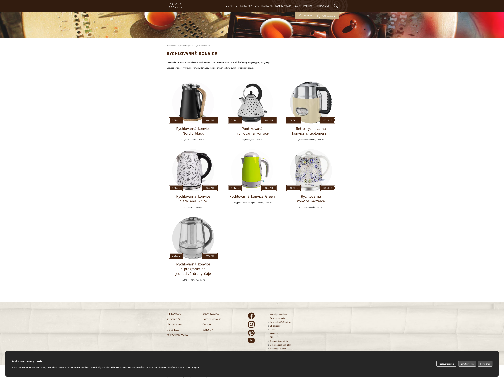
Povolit (485, 363)
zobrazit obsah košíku (325, 15)
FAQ (272, 337)
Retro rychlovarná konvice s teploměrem (310, 112)
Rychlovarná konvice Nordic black (193, 112)
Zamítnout (467, 363)
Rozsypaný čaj (174, 319)
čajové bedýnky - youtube (251, 341)
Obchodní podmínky (279, 341)
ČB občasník (275, 325)
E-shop (229, 5)
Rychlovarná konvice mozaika (310, 180)
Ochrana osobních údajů (281, 344)
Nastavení (446, 363)
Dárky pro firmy (303, 5)
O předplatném (244, 5)
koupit (210, 120)
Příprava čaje (322, 5)
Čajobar (207, 324)
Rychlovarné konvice (202, 46)
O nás (272, 329)
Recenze (274, 333)
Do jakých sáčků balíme (280, 322)
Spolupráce (173, 330)
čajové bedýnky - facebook (251, 316)
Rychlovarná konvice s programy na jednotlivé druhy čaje (193, 250)
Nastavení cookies (278, 348)
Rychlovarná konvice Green (252, 180)
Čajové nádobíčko (184, 46)
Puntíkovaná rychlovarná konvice (252, 112)
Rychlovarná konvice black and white (193, 180)
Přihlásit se (307, 15)
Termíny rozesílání (278, 314)
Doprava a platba (277, 318)
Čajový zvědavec (211, 314)
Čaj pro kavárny (283, 5)
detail (176, 120)
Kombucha (208, 330)
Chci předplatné (263, 5)
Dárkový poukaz (175, 324)
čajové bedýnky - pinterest (251, 333)
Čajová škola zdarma (177, 335)
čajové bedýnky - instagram (251, 324)
